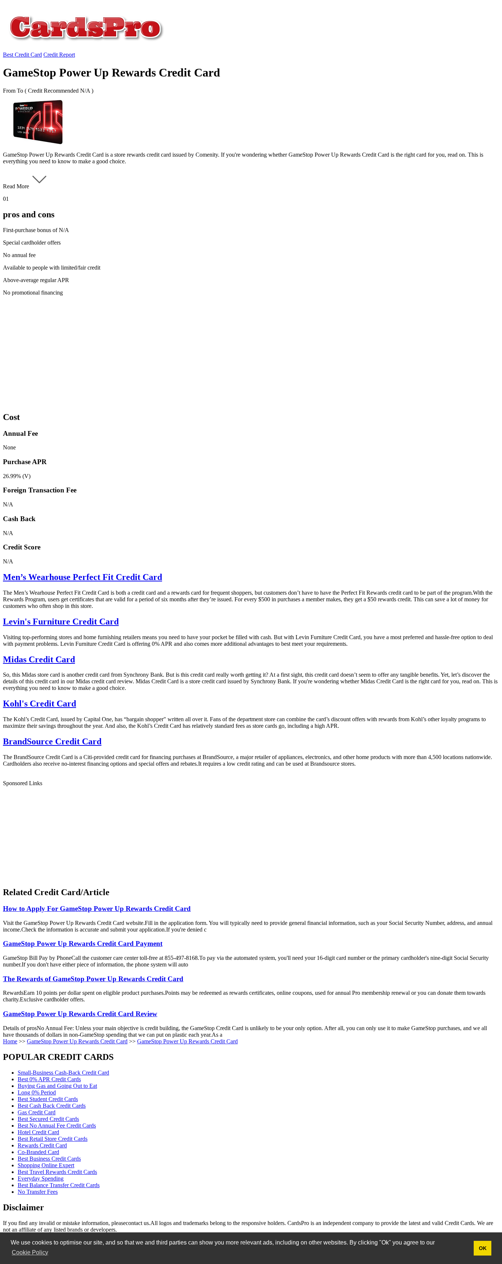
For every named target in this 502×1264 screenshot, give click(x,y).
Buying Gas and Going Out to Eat (57, 1086)
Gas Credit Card (36, 1112)
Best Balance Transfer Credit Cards (59, 1185)
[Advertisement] (223, 353)
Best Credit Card (22, 54)
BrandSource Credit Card (52, 741)
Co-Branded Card (38, 1152)
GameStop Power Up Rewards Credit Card (77, 1041)
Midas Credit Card (39, 659)
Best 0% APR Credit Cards (49, 1079)
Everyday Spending (41, 1178)
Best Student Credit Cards (48, 1099)
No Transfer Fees (38, 1192)
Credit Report (59, 54)
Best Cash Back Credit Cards (52, 1106)
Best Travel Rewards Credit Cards (57, 1172)
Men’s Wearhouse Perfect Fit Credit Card (82, 577)
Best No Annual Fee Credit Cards (57, 1125)
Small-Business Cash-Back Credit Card (63, 1072)
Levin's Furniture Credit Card (61, 621)
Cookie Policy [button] (30, 1252)
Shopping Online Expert (46, 1165)
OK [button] (483, 1248)
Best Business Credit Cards (49, 1159)
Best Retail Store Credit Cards (52, 1139)
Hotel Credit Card (38, 1132)
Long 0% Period (37, 1092)
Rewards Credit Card (42, 1145)
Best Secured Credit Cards (48, 1119)
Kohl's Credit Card (39, 703)
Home (10, 1041)
